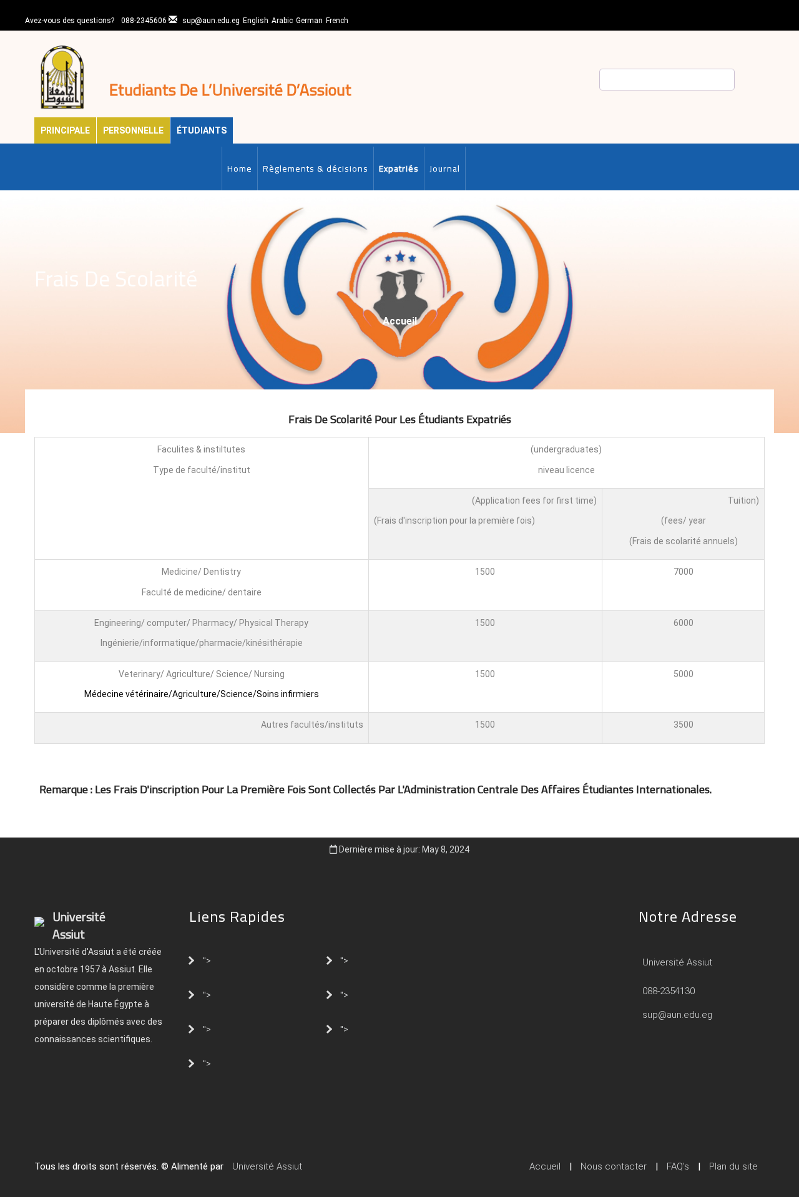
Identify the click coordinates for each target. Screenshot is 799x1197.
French (337, 20)
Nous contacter (614, 1166)
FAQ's (678, 1166)
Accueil (400, 321)
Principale (65, 130)
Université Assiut (676, 962)
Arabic (282, 20)
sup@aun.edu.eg (211, 20)
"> (207, 960)
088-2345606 (144, 20)
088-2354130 (668, 991)
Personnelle (133, 130)
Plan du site (733, 1166)
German (309, 20)
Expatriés (399, 168)
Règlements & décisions (315, 168)
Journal (444, 168)
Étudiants (202, 130)
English (255, 20)
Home (239, 168)
